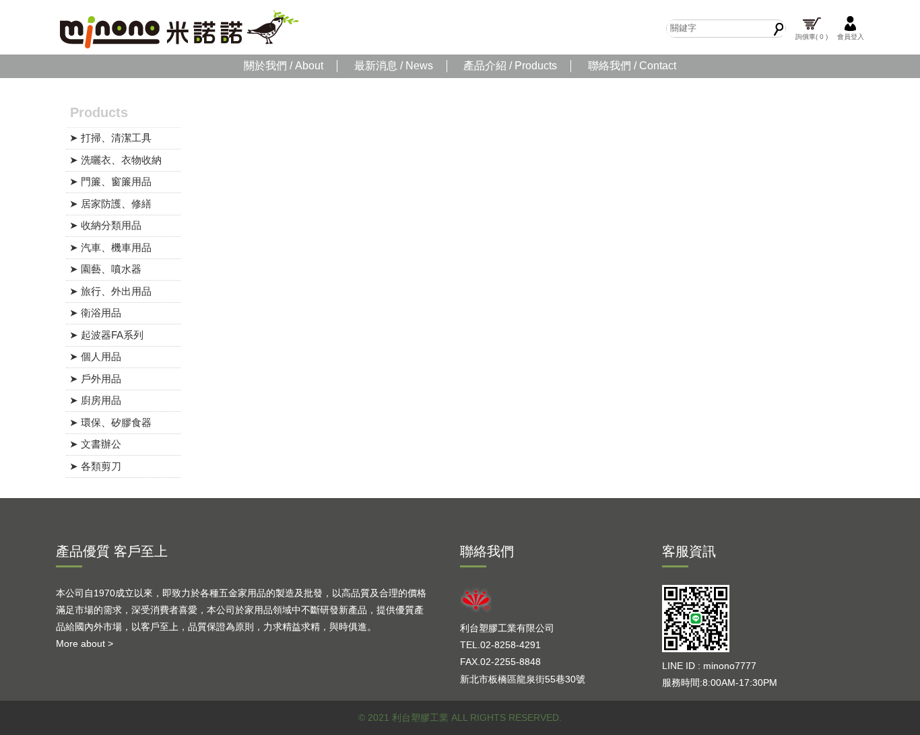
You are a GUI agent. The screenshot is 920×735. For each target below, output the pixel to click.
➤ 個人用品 (95, 356)
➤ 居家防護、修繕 (110, 203)
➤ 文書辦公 (95, 444)
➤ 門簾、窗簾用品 (110, 181)
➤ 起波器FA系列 (106, 335)
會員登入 (850, 36)
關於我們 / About (283, 65)
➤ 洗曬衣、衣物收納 (115, 160)
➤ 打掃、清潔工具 (110, 137)
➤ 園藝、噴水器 (105, 269)
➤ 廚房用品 (95, 400)
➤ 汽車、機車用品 (110, 247)
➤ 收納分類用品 (105, 225)
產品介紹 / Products (510, 65)
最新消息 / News (393, 65)
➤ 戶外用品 (95, 378)
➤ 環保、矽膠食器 (110, 422)
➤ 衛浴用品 (95, 312)
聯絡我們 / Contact (632, 65)
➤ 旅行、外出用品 (110, 291)
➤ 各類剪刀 (95, 466)
